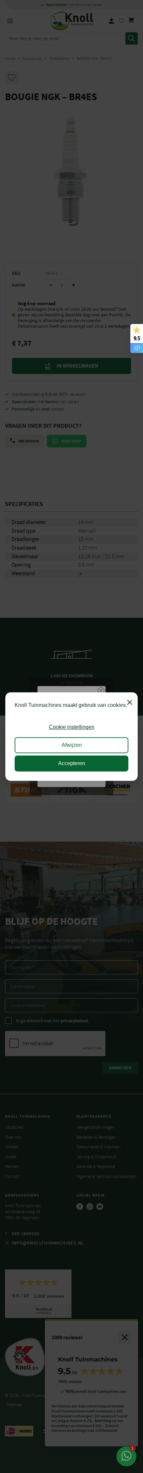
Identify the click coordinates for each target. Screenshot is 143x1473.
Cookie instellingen (71, 727)
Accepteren (71, 763)
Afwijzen (72, 745)
